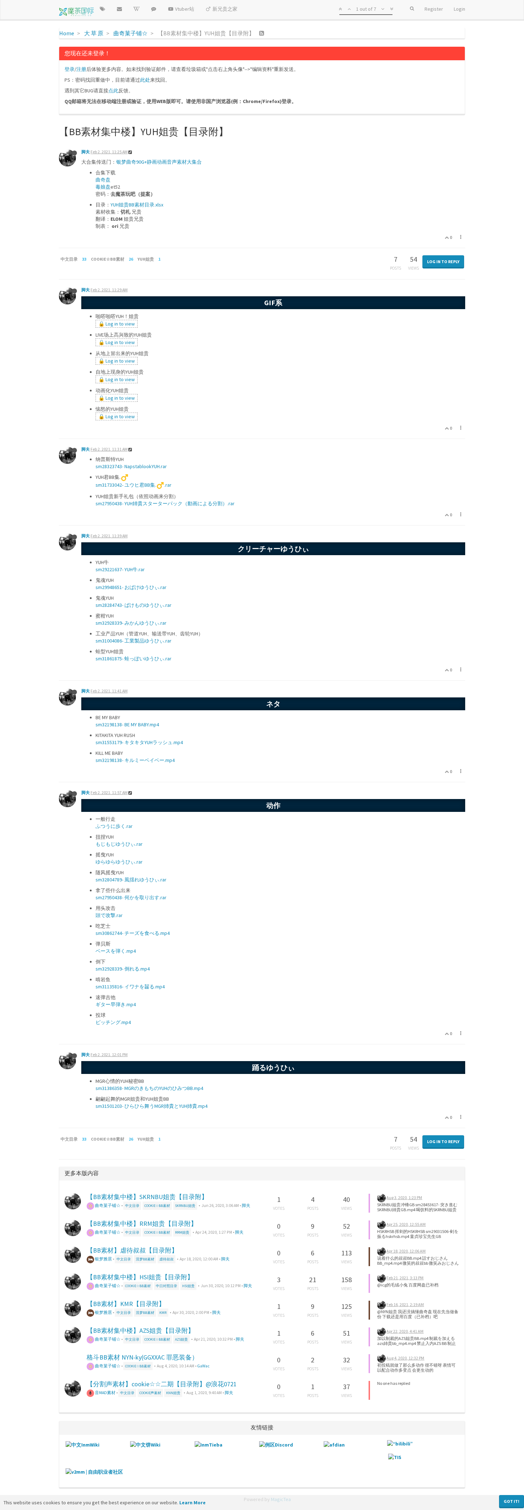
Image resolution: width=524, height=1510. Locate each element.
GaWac (203, 1365)
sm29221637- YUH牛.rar (120, 569)
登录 (70, 69)
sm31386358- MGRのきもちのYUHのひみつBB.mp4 (149, 1088)
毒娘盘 (103, 187)
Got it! (511, 1501)
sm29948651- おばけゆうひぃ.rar (131, 587)
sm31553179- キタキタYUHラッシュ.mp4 (139, 742)
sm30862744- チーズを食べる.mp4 (133, 933)
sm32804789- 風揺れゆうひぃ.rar (131, 879)
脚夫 (85, 151)
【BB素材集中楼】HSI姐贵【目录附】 (140, 1277)
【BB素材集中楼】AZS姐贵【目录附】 (140, 1330)
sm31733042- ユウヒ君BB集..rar (133, 485)
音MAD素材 (104, 1392)
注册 (81, 69)
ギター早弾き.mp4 (116, 1004)
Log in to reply (443, 261)
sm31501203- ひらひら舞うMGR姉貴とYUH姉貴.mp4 (151, 1106)
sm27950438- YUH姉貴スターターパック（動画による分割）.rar (165, 503)
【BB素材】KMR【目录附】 (126, 1304)
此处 (145, 80)
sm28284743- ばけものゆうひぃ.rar (133, 605)
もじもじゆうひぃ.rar (119, 844)
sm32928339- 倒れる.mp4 (123, 969)
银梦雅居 (103, 1258)
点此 (113, 90)
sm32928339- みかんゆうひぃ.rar (131, 623)
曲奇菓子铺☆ (107, 1205)
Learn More (192, 1502)
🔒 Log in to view (116, 324)
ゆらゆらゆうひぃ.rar (119, 862)
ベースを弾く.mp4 (116, 951)
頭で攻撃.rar (109, 915)
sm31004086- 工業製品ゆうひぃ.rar (133, 641)
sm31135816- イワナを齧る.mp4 (130, 986)
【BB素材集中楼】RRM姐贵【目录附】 (142, 1223)
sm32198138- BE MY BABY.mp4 (127, 724)
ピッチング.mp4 (113, 1022)
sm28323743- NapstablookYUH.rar (131, 466)
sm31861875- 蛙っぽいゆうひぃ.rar (133, 658)
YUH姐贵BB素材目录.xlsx (137, 204)
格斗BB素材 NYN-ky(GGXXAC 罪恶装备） (142, 1357)
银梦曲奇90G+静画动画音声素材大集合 (159, 162)
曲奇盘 (103, 179)
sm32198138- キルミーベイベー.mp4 (135, 760)
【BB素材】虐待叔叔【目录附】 (132, 1250)
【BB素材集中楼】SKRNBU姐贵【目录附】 (147, 1197)
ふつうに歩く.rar (114, 826)
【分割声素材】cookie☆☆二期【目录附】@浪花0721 (162, 1384)
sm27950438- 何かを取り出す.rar (131, 897)
